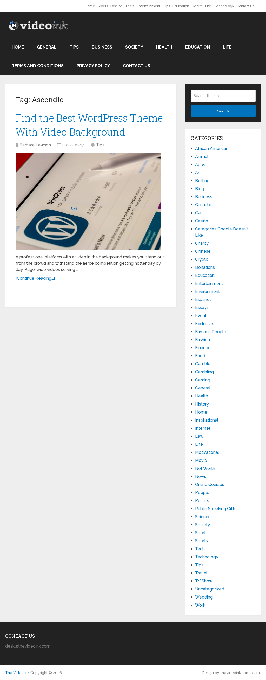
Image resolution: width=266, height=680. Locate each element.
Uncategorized (209, 589)
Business (102, 47)
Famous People (210, 331)
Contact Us (245, 6)
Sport (200, 532)
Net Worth (205, 468)
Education (180, 6)
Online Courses (209, 484)
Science (203, 516)
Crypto (201, 259)
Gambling (204, 371)
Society (134, 47)
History (202, 404)
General (47, 47)
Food (200, 355)
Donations (205, 267)
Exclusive (204, 323)
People (202, 492)
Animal (201, 156)
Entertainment (148, 6)
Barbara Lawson (35, 144)
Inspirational (206, 420)
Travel (201, 573)
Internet (202, 428)
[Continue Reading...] (35, 278)
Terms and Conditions (38, 65)
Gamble (203, 363)
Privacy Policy (93, 65)
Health (197, 6)
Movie (201, 460)
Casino (201, 220)
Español (203, 299)
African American (211, 148)
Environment (207, 291)
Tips (166, 6)
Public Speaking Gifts (215, 508)
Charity (202, 243)
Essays (202, 307)
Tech (129, 6)
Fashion (116, 6)
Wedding (204, 597)
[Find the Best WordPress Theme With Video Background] (88, 201)
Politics (202, 500)
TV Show (203, 581)
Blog (199, 188)
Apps (200, 164)
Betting (202, 180)
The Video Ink (17, 673)
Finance (202, 347)
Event (201, 315)
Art (198, 172)
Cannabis (204, 204)
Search (223, 111)
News (200, 476)
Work (200, 605)
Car (198, 212)
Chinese (203, 251)
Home (90, 6)
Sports (103, 6)
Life (208, 6)
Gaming (202, 379)
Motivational (207, 452)
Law (199, 436)
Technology (224, 6)
